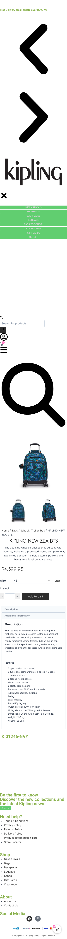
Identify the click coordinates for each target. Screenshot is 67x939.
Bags (15, 530)
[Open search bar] (1, 318)
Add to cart (35, 596)
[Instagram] (38, 919)
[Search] (3, 330)
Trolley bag (38, 530)
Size (3, 580)
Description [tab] (11, 609)
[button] (33, 50)
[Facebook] (29, 919)
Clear (57, 580)
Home (5, 530)
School (24, 530)
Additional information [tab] (17, 615)
